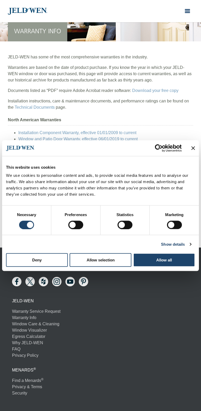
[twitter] (30, 281)
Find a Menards (27, 380)
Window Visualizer (29, 330)
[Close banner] (193, 148)
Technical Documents (35, 107)
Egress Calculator (28, 336)
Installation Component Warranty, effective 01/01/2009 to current (77, 132)
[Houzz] (43, 281)
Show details (173, 244)
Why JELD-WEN (27, 343)
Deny (37, 260)
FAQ (16, 349)
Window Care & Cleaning (35, 324)
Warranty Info (24, 317)
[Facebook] (16, 281)
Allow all (164, 260)
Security (19, 393)
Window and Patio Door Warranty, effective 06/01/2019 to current (78, 139)
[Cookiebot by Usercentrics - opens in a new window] (159, 148)
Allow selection (101, 260)
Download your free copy (155, 90)
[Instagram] (57, 281)
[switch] (75, 225)
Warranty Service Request (36, 311)
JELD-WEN (27, 11)
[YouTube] (70, 281)
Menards (23, 370)
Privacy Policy (25, 355)
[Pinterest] (83, 281)
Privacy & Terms (27, 387)
